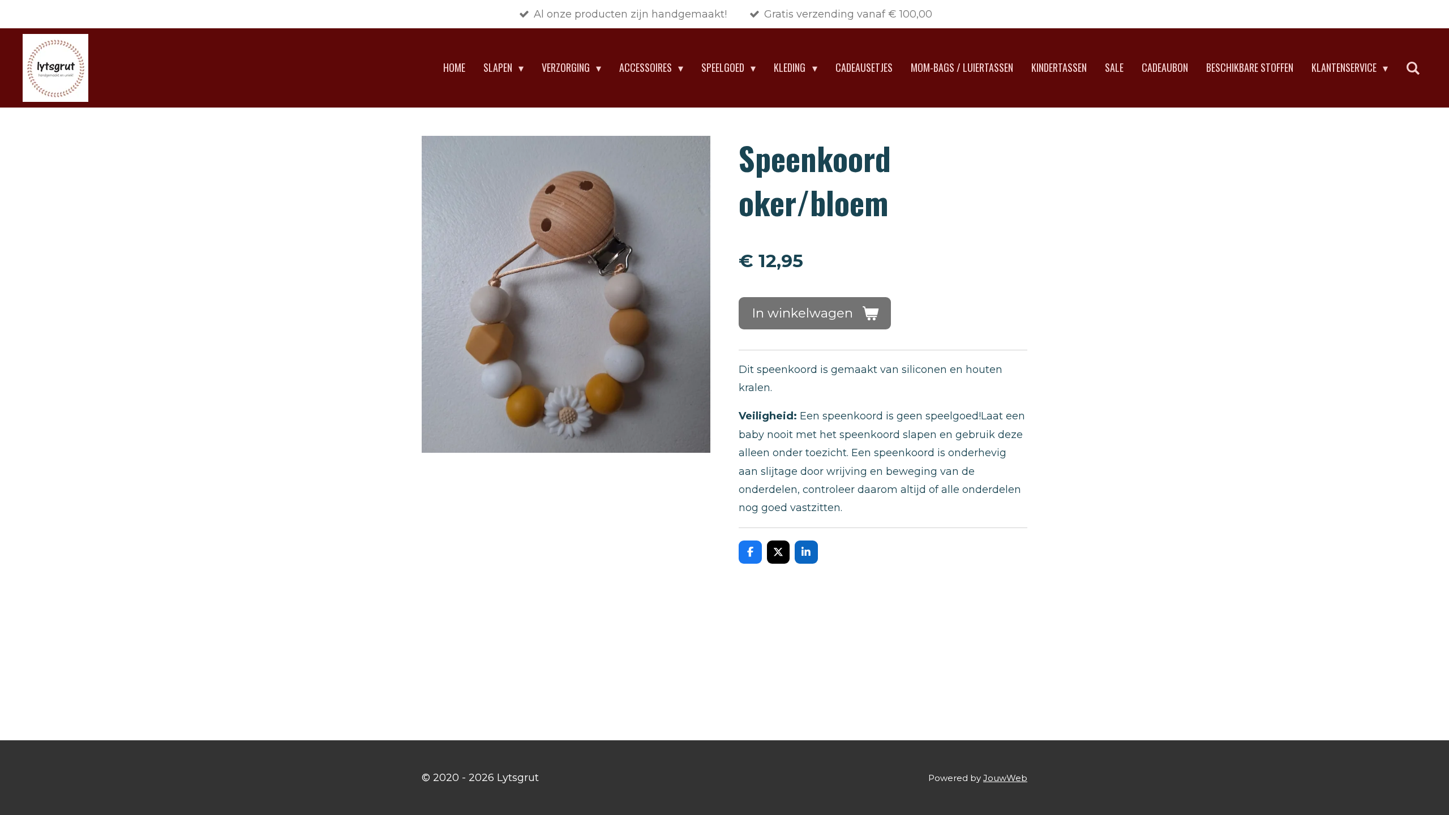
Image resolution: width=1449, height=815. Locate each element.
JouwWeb (1005, 778)
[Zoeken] (1413, 68)
